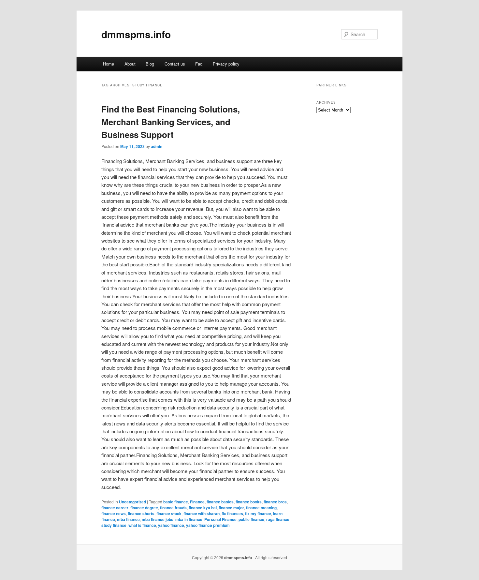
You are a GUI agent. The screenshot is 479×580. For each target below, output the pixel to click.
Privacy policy (226, 64)
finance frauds (173, 508)
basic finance (175, 502)
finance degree (144, 508)
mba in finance (188, 519)
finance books (249, 502)
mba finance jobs (157, 519)
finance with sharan (201, 513)
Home (108, 64)
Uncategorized (132, 502)
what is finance (142, 525)
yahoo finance (171, 525)
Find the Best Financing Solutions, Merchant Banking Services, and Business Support (170, 122)
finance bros (275, 502)
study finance (113, 525)
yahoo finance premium (208, 525)
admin (156, 146)
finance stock (168, 513)
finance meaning (261, 508)
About (130, 64)
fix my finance (258, 513)
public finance (251, 519)
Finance (197, 502)
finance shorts (141, 513)
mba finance (128, 519)
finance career (114, 508)
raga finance (277, 519)
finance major (231, 508)
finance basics (220, 502)
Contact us (175, 64)
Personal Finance (220, 519)
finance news (113, 513)
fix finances (232, 513)
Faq (198, 64)
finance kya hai (203, 508)
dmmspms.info (136, 34)
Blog (150, 64)
